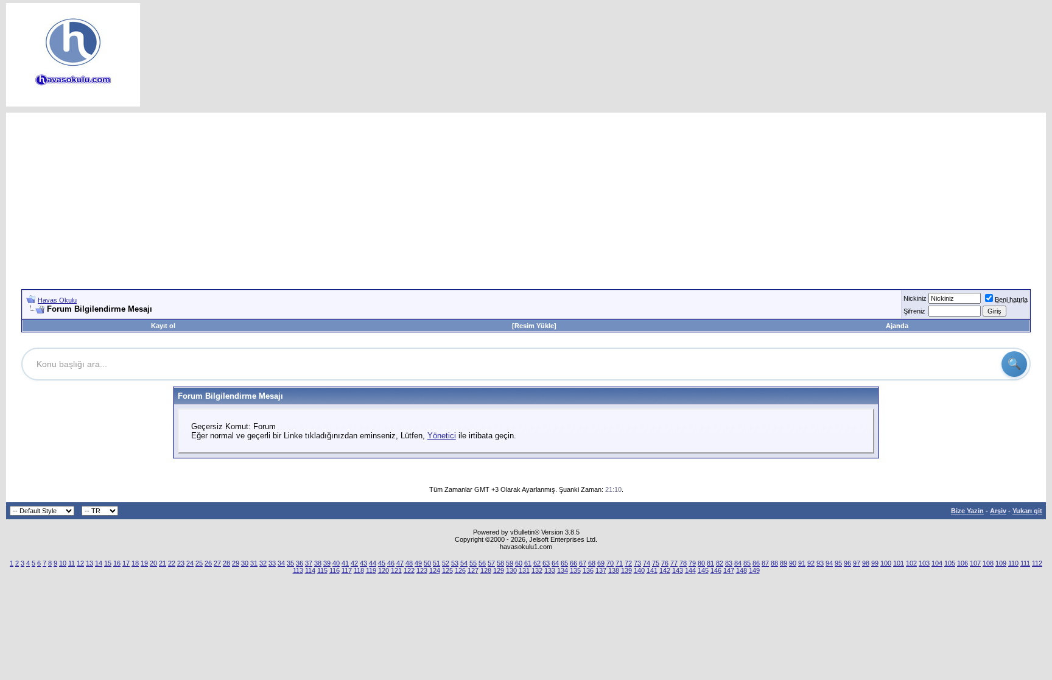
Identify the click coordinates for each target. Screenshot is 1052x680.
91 (801, 563)
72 (628, 563)
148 (741, 570)
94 (829, 563)
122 (409, 570)
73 (637, 563)
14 (98, 563)
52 (445, 563)
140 (639, 570)
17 (126, 563)
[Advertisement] (526, 198)
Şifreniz (914, 311)
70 (610, 563)
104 (936, 563)
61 (527, 563)
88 (774, 563)
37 (308, 563)
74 (646, 563)
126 (460, 570)
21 (162, 563)
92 (811, 563)
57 (491, 563)
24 (190, 563)
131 (524, 570)
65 (564, 563)
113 (298, 570)
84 (738, 563)
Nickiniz (915, 298)
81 (710, 563)
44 (372, 563)
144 (690, 570)
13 (89, 563)
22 (171, 563)
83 (728, 563)
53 (454, 563)
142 (664, 570)
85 (747, 563)
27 (217, 563)
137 (600, 570)
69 (601, 563)
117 (347, 570)
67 (582, 563)
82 (719, 563)
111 (1025, 563)
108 (988, 563)
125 (447, 570)
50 (427, 563)
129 (498, 570)
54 (464, 563)
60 (518, 563)
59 (509, 563)
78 (683, 563)
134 (562, 570)
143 (677, 570)
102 (911, 563)
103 (924, 563)
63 (546, 563)
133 (549, 570)
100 (885, 563)
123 (421, 570)
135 (575, 570)
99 (874, 563)
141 (652, 570)
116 (334, 570)
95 (838, 563)
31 (254, 563)
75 (655, 563)
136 (588, 570)
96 (847, 563)
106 (962, 563)
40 (336, 563)
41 (345, 563)
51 (436, 563)
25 (199, 563)
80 (701, 563)
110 (1013, 563)
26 (208, 563)
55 (473, 563)
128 (485, 570)
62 (537, 563)
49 (418, 563)
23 (180, 563)
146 (715, 570)
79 (692, 563)
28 (226, 563)
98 (865, 563)
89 (783, 563)
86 (756, 563)
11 (71, 563)
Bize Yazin (967, 510)
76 (664, 563)
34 (281, 563)
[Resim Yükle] (534, 325)
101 (898, 563)
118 (359, 570)
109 (1000, 563)
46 (390, 563)
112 (1037, 563)
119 (371, 570)
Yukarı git (1027, 510)
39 (327, 563)
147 (728, 570)
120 (383, 570)
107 (975, 563)
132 (536, 570)
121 (396, 570)
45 (381, 563)
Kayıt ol (163, 325)
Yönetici (441, 435)
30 (244, 563)
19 (144, 563)
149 (754, 570)
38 (317, 563)
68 (591, 563)
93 (820, 563)
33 (272, 563)
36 (299, 563)
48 (409, 563)
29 (235, 563)
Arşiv (998, 510)
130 (511, 570)
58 (500, 563)
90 (792, 563)
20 (153, 563)
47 (400, 563)
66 (573, 563)
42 (354, 563)
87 (765, 563)
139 (626, 570)
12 (80, 563)
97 (856, 563)
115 (322, 570)
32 (263, 563)
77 (674, 563)
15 (107, 563)
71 (619, 563)
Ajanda (897, 325)
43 (363, 563)
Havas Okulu (57, 300)
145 (703, 570)
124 (434, 570)
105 (949, 563)
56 (482, 563)
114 (310, 570)
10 (62, 563)
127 (473, 570)
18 (135, 563)
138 (613, 570)
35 (290, 563)
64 (555, 563)
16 (117, 563)
